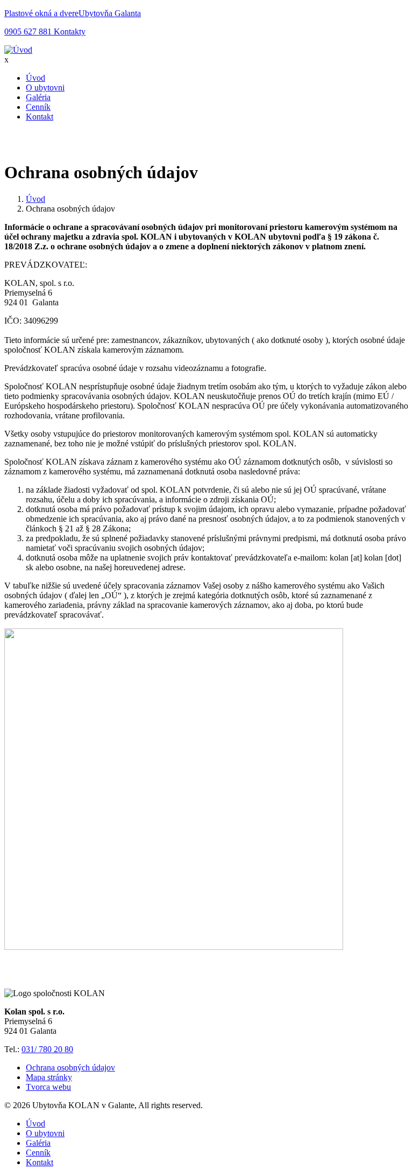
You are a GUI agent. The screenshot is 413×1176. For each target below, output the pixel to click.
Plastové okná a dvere (41, 13)
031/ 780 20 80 (47, 1049)
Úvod (35, 77)
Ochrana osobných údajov (70, 1067)
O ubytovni (45, 87)
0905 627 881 (28, 31)
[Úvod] (18, 49)
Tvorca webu (48, 1086)
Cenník (38, 106)
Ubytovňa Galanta (110, 13)
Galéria (38, 97)
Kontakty (69, 31)
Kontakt (39, 116)
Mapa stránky (49, 1077)
